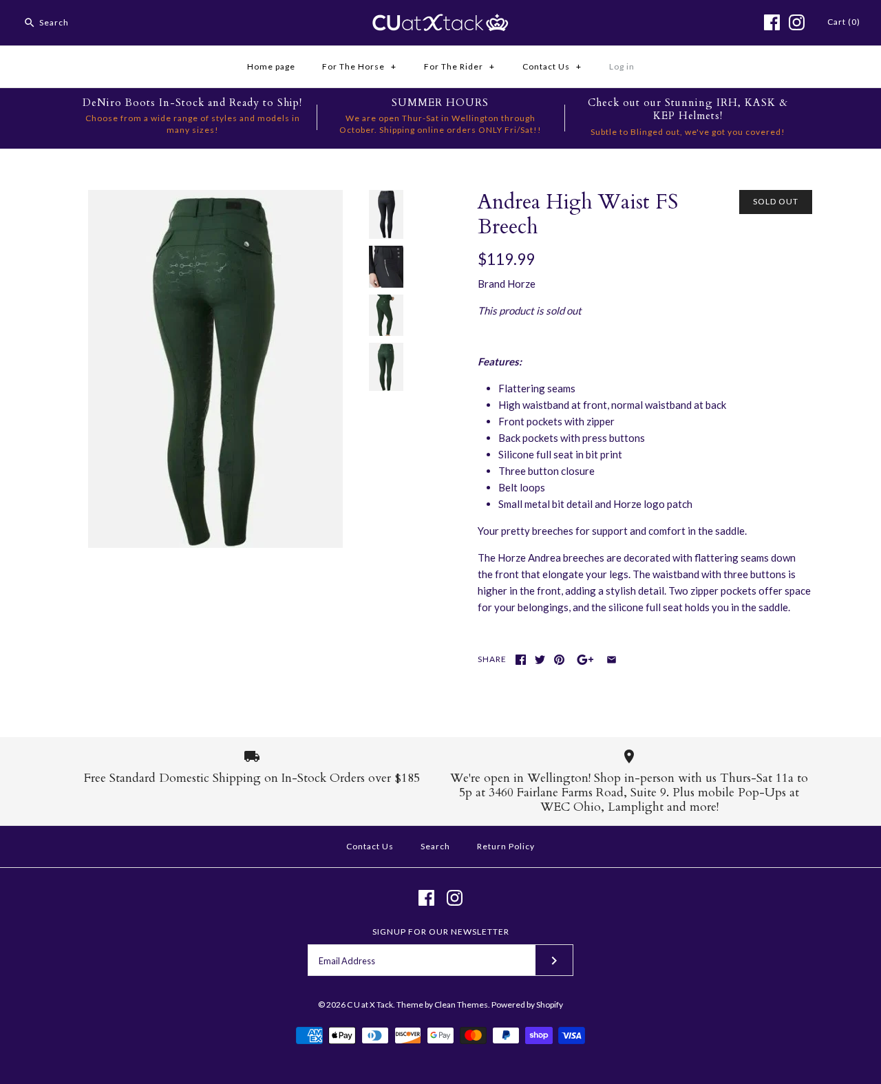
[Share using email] (611, 660)
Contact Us (552, 66)
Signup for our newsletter (440, 931)
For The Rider (459, 66)
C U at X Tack (370, 1004)
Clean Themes (461, 1004)
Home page (271, 66)
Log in (622, 66)
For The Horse (359, 66)
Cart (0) (843, 22)
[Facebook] (772, 22)
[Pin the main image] (559, 660)
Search (435, 846)
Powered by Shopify (527, 1004)
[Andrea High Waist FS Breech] (215, 198)
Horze (521, 283)
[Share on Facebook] (521, 660)
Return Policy (506, 846)
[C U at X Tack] (440, 22)
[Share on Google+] (585, 660)
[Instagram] (797, 22)
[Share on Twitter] (540, 660)
